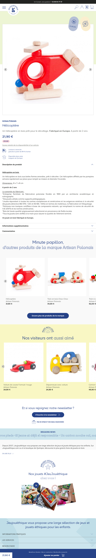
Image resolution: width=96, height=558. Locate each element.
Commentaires (8, 231)
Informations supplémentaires (15, 226)
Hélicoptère (11, 299)
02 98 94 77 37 (57, 2)
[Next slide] (90, 69)
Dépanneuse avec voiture (57, 385)
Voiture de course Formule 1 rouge (18, 385)
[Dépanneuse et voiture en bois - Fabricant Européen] (66, 362)
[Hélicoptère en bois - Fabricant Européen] (25, 277)
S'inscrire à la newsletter (46, 415)
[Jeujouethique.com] (13, 15)
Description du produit (12, 164)
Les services (8, 540)
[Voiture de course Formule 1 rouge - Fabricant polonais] (23, 362)
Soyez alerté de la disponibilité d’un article (20, 145)
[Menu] (3, 7)
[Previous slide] (5, 69)
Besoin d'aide (8, 546)
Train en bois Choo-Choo (57, 299)
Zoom (4, 25)
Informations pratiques (14, 534)
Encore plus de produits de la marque (48, 315)
